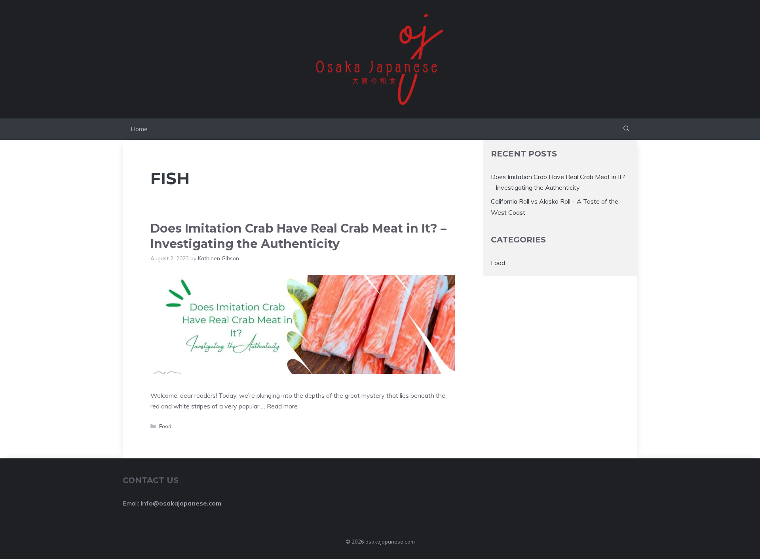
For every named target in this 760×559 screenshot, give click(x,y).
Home (139, 129)
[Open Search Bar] (626, 129)
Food (165, 426)
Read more (282, 406)
